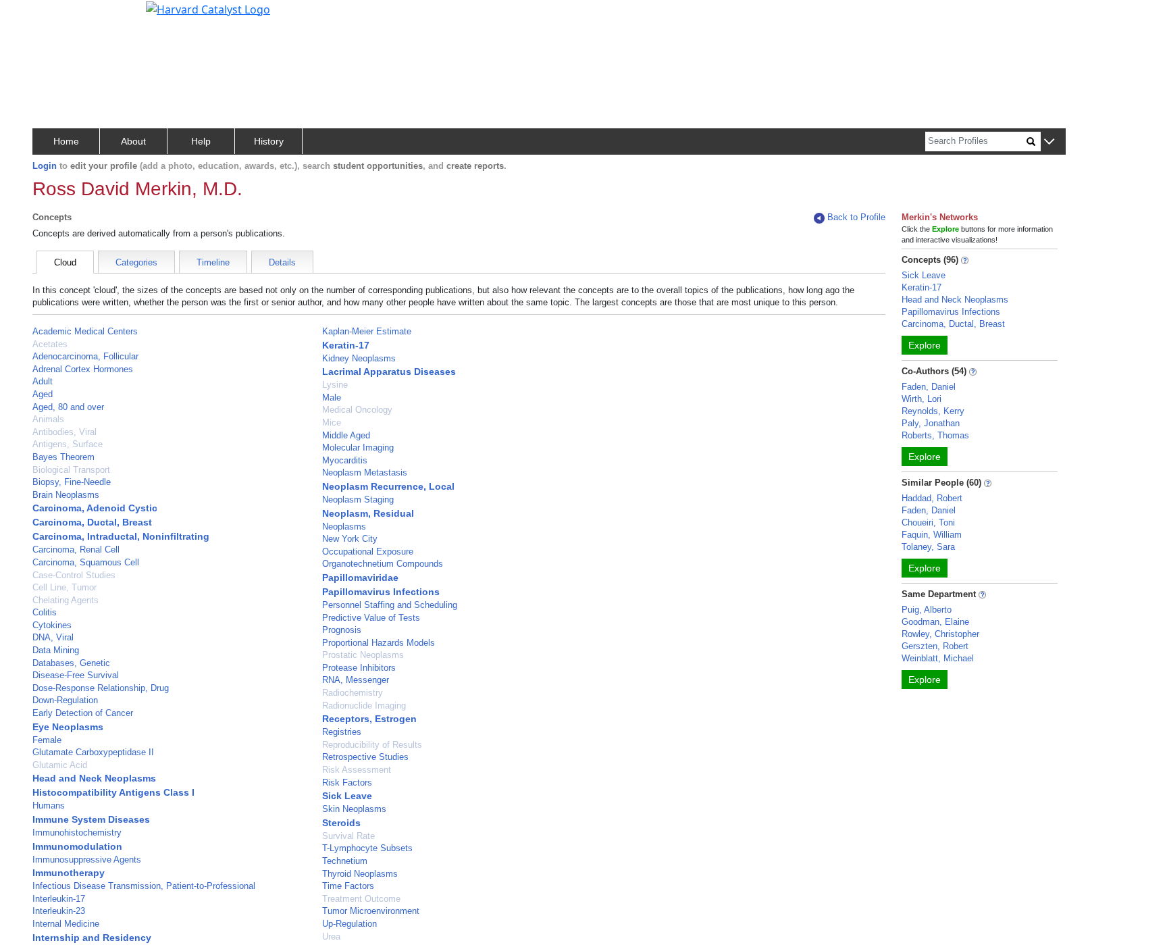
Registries (341, 732)
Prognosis (341, 630)
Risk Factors (347, 782)
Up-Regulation (349, 924)
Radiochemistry (352, 693)
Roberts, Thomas (935, 435)
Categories (136, 262)
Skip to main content (56, 16)
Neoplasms (344, 526)
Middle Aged (346, 435)
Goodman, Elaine (935, 622)
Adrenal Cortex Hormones (82, 369)
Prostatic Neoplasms (363, 655)
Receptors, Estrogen (369, 718)
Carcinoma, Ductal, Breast (92, 522)
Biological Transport (71, 470)
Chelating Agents (65, 600)
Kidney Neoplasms (359, 358)
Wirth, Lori (921, 399)
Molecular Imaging (358, 447)
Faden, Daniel (929, 387)
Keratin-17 (345, 345)
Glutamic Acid (59, 765)
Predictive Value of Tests (371, 618)
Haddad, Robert (932, 498)
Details (282, 262)
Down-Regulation (65, 700)
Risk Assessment (356, 770)
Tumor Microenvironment (370, 911)
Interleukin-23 (58, 911)
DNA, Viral (53, 637)
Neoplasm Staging (358, 499)
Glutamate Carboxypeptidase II (93, 752)
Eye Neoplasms (67, 726)
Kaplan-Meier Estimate (366, 331)
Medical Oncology (357, 410)
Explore (924, 345)
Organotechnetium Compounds (382, 564)
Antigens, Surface (67, 444)
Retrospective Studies (365, 757)
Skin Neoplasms (354, 809)
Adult (42, 381)
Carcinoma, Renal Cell (76, 549)
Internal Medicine (65, 924)
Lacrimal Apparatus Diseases (389, 371)
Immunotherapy (68, 872)
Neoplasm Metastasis (364, 472)
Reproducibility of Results (372, 745)
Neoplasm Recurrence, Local (388, 486)
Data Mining (55, 650)
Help (201, 141)
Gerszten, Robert (935, 646)
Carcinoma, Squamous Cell (85, 562)
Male (331, 397)
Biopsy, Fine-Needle (71, 482)
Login (44, 166)
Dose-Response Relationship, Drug (100, 688)
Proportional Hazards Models (378, 643)
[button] (1049, 142)
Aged (42, 394)
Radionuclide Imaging (364, 705)
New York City (350, 539)
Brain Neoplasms (65, 495)
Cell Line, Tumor (64, 587)
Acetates (50, 344)
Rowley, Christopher (940, 634)
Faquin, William (932, 535)
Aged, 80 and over (68, 407)
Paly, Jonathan (931, 423)
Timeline (213, 262)
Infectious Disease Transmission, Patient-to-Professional (143, 886)
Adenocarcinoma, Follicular (85, 356)
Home (66, 141)
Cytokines (52, 625)
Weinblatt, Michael (938, 658)
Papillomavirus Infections (381, 591)
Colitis (44, 612)
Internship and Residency (91, 937)
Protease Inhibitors (359, 668)
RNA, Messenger (355, 680)
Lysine (335, 385)
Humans (48, 805)
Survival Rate (348, 836)
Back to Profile (856, 217)
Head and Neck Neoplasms (94, 778)
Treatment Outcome (361, 899)
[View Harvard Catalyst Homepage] (208, 8)
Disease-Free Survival (75, 675)
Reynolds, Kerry (933, 411)
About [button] (133, 141)
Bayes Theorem (63, 457)
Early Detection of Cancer (82, 713)
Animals (48, 419)
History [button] (269, 141)
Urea (331, 936)
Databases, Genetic (71, 663)
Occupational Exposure (367, 551)
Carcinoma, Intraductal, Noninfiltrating (120, 536)
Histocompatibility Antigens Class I (113, 792)
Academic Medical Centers (85, 331)
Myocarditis (344, 460)
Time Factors (348, 886)
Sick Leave (347, 795)
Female (46, 740)
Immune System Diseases (91, 819)
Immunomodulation (77, 846)
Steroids (341, 822)
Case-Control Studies (73, 575)
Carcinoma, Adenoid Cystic (94, 508)
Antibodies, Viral (64, 432)
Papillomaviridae (360, 577)
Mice (331, 422)
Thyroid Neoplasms (360, 874)
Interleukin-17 (58, 899)
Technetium (344, 861)
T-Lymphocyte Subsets (367, 848)
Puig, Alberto (927, 610)
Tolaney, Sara (928, 547)
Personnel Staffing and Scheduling (389, 605)
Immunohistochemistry (77, 832)
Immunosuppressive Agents (86, 859)
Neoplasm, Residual (368, 513)
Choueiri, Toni (928, 522)
